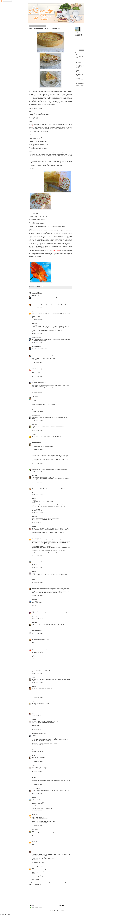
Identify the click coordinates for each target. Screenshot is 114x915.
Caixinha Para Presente (78, 70)
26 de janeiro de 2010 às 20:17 (37, 626)
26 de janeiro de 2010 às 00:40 (37, 482)
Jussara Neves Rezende (36, 866)
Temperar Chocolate (80, 83)
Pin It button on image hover (5, 914)
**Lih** (33, 396)
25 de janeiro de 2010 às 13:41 (37, 420)
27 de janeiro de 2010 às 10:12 (37, 633)
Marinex (33, 622)
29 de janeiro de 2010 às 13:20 (37, 793)
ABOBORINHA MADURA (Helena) (38, 733)
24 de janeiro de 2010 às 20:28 (37, 298)
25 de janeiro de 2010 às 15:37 (37, 438)
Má (32, 755)
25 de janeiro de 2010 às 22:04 (37, 471)
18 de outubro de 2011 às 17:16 (38, 862)
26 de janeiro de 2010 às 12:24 (37, 555)
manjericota (34, 611)
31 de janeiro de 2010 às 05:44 (37, 837)
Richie (33, 719)
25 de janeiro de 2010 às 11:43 (37, 349)
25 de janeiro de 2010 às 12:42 (37, 392)
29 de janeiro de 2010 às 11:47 (37, 784)
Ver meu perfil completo (79, 39)
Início (77, 54)
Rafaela (33, 637)
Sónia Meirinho (35, 415)
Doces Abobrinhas (35, 788)
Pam (33, 453)
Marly (33, 797)
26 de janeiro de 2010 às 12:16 (37, 534)
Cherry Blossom (35, 538)
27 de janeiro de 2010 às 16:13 (37, 707)
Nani (33, 701)
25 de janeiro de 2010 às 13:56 (37, 430)
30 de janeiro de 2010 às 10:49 (37, 825)
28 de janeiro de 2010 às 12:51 (37, 761)
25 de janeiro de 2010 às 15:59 (37, 449)
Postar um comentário (35, 879)
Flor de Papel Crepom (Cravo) (79, 63)
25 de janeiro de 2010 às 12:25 (37, 376)
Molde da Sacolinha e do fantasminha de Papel (80, 60)
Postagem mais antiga (67, 882)
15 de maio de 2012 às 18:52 (37, 876)
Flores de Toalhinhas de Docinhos (80, 72)
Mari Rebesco (34, 850)
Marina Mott (34, 295)
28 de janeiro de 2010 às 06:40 (37, 751)
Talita (33, 467)
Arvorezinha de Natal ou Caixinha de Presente (80, 66)
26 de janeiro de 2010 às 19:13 (37, 607)
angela (33, 712)
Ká (32, 677)
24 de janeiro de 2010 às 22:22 (37, 342)
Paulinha (33, 599)
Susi (32, 777)
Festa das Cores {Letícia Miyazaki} (38, 648)
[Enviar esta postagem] (42, 286)
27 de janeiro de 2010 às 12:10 (37, 697)
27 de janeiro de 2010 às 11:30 (37, 673)
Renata (33, 487)
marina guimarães (35, 630)
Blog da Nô (34, 311)
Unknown (33, 814)
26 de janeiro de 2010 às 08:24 (37, 522)
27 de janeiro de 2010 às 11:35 (37, 682)
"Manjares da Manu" (36, 368)
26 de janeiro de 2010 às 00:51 (37, 494)
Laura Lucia (34, 829)
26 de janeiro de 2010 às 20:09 (37, 618)
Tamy (33, 686)
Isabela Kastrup (35, 560)
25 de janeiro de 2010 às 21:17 (37, 463)
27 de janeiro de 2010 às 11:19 (37, 661)
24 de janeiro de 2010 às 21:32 (37, 333)
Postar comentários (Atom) (37, 884)
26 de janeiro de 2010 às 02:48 (37, 512)
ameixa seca (34, 303)
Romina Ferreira (35, 442)
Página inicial (50, 882)
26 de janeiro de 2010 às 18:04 (37, 595)
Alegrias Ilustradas (79, 85)
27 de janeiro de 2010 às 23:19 (37, 715)
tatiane (33, 475)
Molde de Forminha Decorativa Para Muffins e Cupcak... (79, 78)
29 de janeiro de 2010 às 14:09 (37, 810)
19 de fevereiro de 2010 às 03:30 (38, 846)
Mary (33, 571)
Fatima (33, 424)
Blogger (62, 910)
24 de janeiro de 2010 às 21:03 (37, 307)
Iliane (33, 434)
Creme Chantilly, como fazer (79, 81)
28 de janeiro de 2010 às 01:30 (37, 729)
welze (33, 526)
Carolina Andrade (35, 337)
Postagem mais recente (33, 882)
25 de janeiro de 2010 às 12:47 (37, 411)
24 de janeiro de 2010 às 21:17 (37, 319)
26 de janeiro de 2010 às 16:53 (37, 582)
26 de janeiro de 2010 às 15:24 (37, 567)
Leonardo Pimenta (35, 346)
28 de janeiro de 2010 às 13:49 (37, 773)
